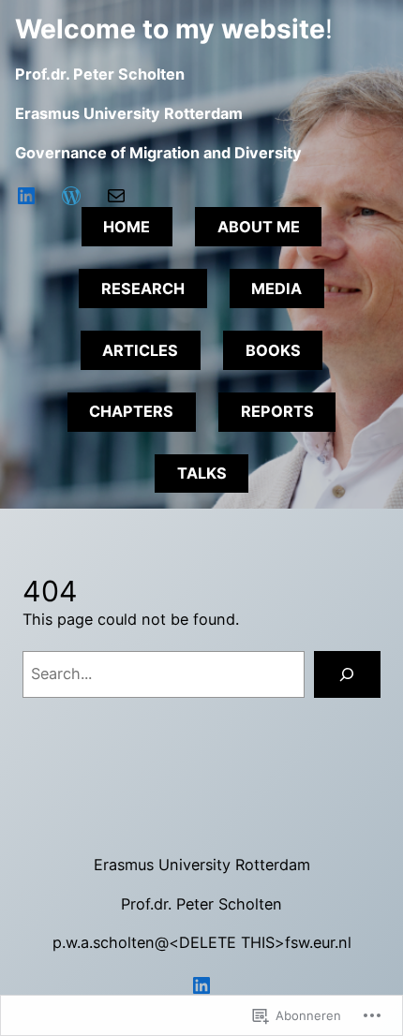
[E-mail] (116, 196)
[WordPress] (71, 196)
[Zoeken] (347, 674)
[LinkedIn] (26, 196)
